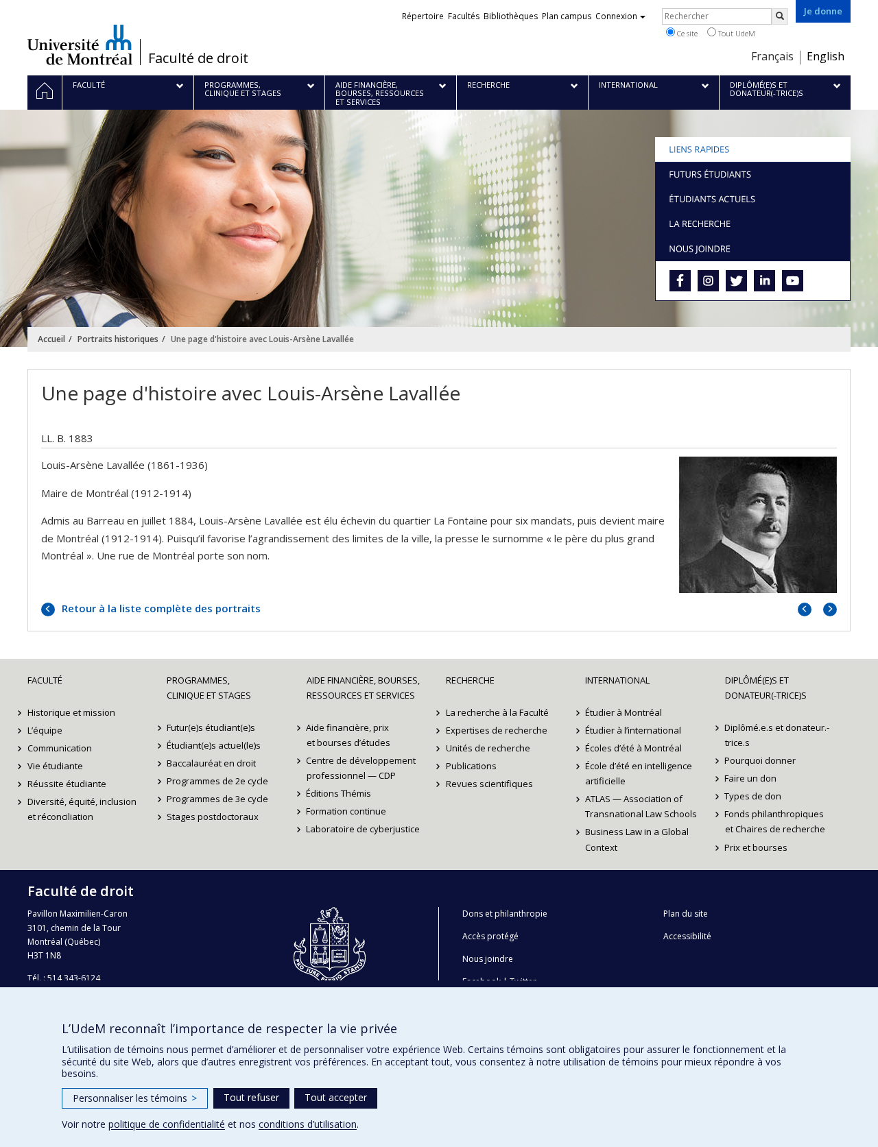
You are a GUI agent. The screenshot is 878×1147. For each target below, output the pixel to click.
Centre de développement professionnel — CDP (361, 768)
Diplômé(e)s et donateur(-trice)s (766, 687)
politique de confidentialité (166, 1124)
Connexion (616, 16)
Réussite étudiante (66, 783)
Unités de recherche (488, 748)
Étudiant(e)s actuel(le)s (214, 745)
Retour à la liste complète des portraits (160, 608)
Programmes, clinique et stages (209, 687)
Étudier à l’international (633, 730)
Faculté (44, 680)
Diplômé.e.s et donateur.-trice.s (777, 735)
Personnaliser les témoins (135, 1097)
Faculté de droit (198, 58)
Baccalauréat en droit (211, 763)
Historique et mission (71, 712)
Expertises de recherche (496, 730)
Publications (471, 766)
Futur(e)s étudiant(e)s (211, 727)
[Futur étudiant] (753, 174)
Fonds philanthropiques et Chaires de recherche (775, 821)
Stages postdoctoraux (213, 816)
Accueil (51, 339)
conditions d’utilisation (308, 1124)
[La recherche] (753, 223)
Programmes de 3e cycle (217, 799)
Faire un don (751, 778)
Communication (59, 748)
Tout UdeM (735, 33)
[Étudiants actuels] (753, 198)
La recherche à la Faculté (497, 712)
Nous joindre (487, 959)
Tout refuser (251, 1097)
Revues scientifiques (489, 783)
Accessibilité (687, 936)
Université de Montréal (79, 44)
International (617, 680)
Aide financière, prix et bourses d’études (348, 735)
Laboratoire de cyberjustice (363, 829)
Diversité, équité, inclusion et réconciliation (82, 809)
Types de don (753, 796)
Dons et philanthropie (504, 913)
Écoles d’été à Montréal (633, 748)
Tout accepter (336, 1097)
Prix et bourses (756, 847)
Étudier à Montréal (623, 712)
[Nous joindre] (753, 248)
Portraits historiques (118, 339)
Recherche (470, 680)
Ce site (686, 33)
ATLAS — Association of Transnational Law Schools (641, 806)
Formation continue (347, 811)
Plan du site (685, 913)
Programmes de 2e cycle (217, 781)
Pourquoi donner (760, 760)
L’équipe (44, 730)
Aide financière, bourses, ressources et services (363, 687)
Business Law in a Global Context (637, 839)
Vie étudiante (55, 766)
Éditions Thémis (339, 793)
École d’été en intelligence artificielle (638, 773)
